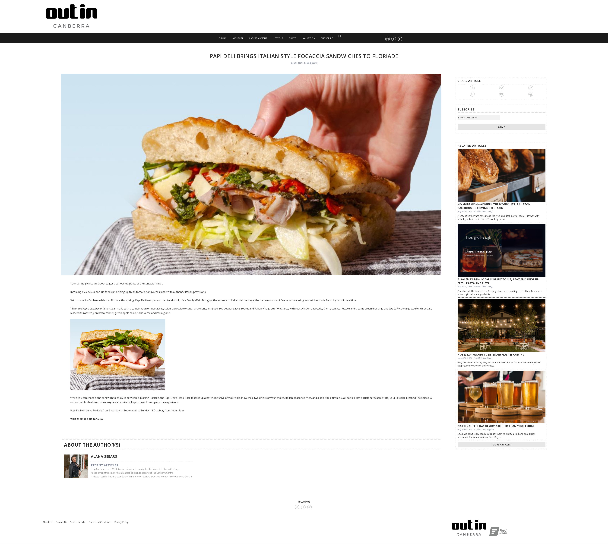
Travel (293, 38)
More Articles (501, 444)
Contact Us (61, 522)
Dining (223, 38)
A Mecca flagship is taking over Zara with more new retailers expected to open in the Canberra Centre (141, 476)
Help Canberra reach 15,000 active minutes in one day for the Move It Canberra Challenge (135, 468)
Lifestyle (278, 38)
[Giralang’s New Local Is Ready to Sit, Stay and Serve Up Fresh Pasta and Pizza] (501, 250)
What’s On (309, 38)
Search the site (77, 522)
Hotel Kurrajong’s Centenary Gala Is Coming (491, 354)
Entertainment (258, 38)
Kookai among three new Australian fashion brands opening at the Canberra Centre (132, 472)
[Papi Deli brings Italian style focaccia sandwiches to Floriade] (251, 174)
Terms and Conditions (100, 522)
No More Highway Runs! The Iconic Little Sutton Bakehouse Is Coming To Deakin (494, 206)
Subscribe (327, 38)
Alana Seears (104, 456)
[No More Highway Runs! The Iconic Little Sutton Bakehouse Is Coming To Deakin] (501, 175)
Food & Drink (310, 62)
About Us (47, 522)
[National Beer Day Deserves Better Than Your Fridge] (501, 397)
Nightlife (238, 38)
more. (100, 418)
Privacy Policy (121, 522)
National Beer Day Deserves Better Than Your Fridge (496, 426)
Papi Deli (87, 291)
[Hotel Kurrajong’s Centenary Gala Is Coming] (501, 325)
